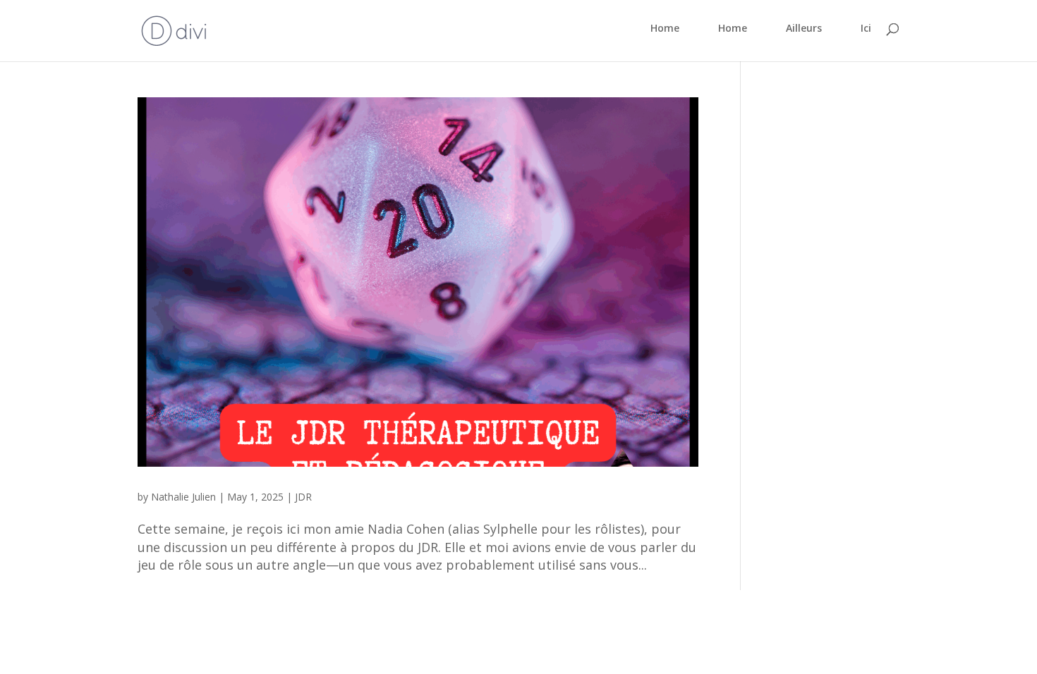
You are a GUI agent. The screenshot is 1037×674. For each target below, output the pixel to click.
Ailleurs (804, 29)
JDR (303, 496)
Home (664, 29)
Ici (866, 29)
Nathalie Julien (183, 496)
